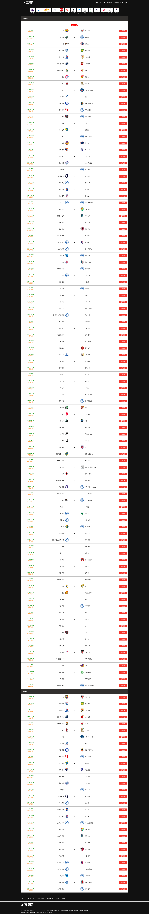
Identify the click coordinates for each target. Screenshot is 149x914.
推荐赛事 (25, 691)
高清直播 (123, 30)
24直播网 (29, 2)
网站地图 (51, 912)
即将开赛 (25, 18)
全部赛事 (74, 25)
